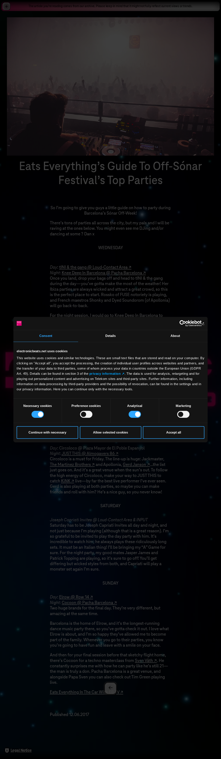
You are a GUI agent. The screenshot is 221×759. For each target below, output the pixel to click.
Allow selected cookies (110, 432)
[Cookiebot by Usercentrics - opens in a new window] (185, 323)
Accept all (173, 432)
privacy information (105, 373)
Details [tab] (110, 336)
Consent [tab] (45, 336)
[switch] (86, 414)
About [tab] (175, 336)
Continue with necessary (47, 432)
